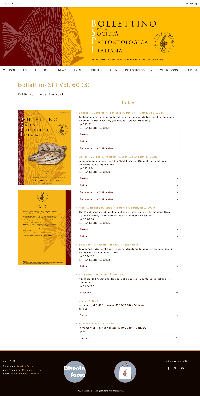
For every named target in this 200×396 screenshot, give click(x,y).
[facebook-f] (187, 3)
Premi (95, 70)
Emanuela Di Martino (28, 373)
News (62, 70)
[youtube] (191, 3)
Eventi (78, 70)
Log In (6, 3)
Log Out (17, 3)
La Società (28, 70)
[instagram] (196, 3)
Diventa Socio (168, 70)
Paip (189, 70)
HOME (12, 70)
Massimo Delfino (31, 370)
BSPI (47, 70)
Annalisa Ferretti (26, 366)
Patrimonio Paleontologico (129, 70)
